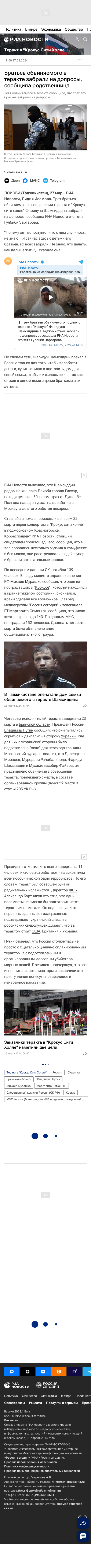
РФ (7, 581)
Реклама (35, 1403)
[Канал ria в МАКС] (11, 1371)
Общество (29, 1396)
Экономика (49, 1396)
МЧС (69, 616)
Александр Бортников (23, 896)
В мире (66, 1396)
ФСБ (73, 890)
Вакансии (11, 1420)
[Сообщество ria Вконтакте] (43, 1371)
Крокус (70, 1092)
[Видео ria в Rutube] (74, 1371)
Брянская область (19, 1079)
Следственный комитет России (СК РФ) (33, 1092)
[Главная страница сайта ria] (25, 39)
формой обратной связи (43, 1490)
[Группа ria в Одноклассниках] (58, 1371)
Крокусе (42, 587)
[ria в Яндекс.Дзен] (27, 1371)
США (36, 931)
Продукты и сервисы (62, 1403)
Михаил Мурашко (25, 581)
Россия (57, 1072)
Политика (11, 1396)
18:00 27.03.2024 (16, 60)
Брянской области (34, 724)
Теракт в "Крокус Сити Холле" (27, 1072)
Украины (68, 736)
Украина (74, 1072)
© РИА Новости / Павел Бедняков (23, 154)
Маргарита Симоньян (28, 611)
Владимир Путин (18, 730)
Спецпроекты (14, 1403)
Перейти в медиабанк (58, 154)
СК (47, 569)
